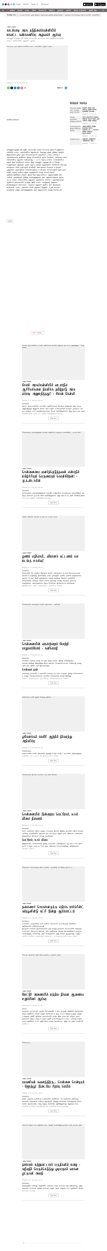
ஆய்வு (10, 221)
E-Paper (18, 4)
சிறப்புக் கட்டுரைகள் (80, 10)
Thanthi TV (34, 4)
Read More (53, 418)
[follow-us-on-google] (66, 88)
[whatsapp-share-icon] (8, 89)
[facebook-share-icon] (15, 89)
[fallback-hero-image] (76, 110)
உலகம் (27, 10)
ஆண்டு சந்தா (93, 10)
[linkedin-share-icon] (18, 89)
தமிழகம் (12, 10)
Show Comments (37, 333)
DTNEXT (26, 4)
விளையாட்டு (42, 10)
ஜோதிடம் (52, 10)
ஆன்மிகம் (60, 10)
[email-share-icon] (21, 89)
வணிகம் (68, 10)
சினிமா (34, 10)
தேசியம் (19, 10)
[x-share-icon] (11, 89)
